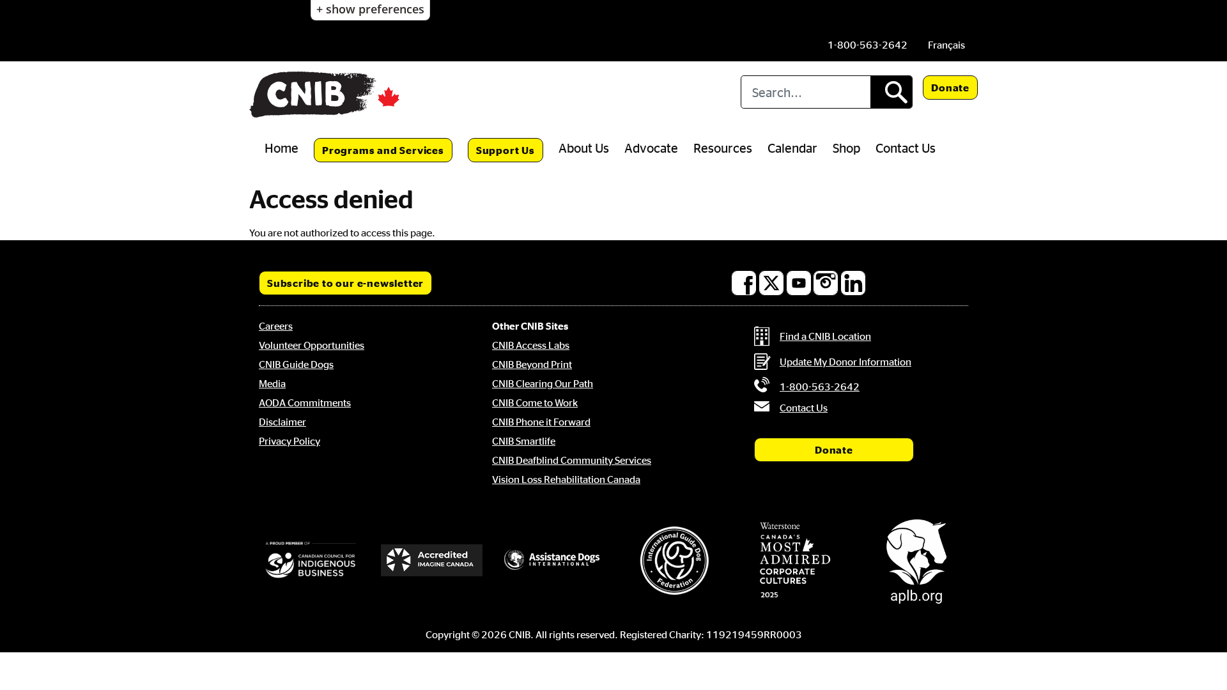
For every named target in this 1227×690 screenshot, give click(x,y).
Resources (722, 148)
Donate (950, 87)
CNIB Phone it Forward (541, 421)
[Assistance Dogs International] (553, 560)
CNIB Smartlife (523, 441)
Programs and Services (383, 150)
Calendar (792, 148)
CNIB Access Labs (530, 345)
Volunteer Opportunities (311, 345)
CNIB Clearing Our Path (542, 383)
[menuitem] (946, 44)
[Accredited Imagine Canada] (432, 560)
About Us (584, 148)
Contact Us (906, 148)
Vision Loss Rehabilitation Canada (566, 479)
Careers (276, 326)
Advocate (651, 148)
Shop (846, 148)
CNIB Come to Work (535, 402)
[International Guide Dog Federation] (674, 561)
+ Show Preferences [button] (370, 9)
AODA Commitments (305, 402)
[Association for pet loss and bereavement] (916, 560)
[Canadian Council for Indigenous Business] (310, 561)
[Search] (891, 92)
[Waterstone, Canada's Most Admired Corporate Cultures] (796, 560)
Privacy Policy (289, 441)
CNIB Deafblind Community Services (571, 460)
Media (272, 383)
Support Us (505, 150)
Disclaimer (282, 421)
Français (946, 44)
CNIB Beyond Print (532, 364)
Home (281, 148)
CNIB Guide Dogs (296, 364)
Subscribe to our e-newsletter (345, 283)
